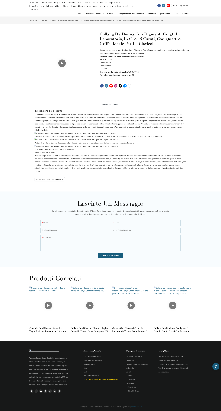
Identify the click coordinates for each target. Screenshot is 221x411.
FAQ (85, 372)
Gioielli (44, 20)
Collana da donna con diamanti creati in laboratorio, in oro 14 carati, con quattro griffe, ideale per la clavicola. (123, 20)
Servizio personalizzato (92, 357)
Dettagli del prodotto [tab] (110, 104)
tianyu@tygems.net (171, 360)
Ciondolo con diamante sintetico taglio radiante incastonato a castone (48, 330)
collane (52, 20)
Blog (85, 368)
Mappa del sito (136, 407)
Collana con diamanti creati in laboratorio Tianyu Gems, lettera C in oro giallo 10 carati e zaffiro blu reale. (131, 330)
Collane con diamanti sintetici (69, 20)
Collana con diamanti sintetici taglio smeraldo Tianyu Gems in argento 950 (89, 330)
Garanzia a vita (89, 364)
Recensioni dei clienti (91, 376)
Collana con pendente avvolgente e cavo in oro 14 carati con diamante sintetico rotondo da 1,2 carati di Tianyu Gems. (171, 330)
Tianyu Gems (34, 20)
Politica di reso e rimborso (93, 360)
